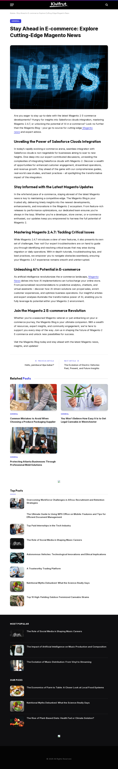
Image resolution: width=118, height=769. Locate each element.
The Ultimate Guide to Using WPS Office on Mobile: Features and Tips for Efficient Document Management (66, 515)
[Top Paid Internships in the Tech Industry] (17, 529)
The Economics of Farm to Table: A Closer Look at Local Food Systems (65, 687)
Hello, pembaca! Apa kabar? (39, 365)
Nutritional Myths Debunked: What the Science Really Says (58, 583)
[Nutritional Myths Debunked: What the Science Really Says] (17, 586)
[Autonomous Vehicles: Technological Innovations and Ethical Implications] (17, 558)
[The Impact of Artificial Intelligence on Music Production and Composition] (17, 650)
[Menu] (12, 5)
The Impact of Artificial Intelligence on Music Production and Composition (66, 646)
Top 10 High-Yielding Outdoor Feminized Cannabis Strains (58, 597)
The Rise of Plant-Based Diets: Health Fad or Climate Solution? (60, 718)
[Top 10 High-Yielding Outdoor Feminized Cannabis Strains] (17, 600)
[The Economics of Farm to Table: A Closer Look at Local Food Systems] (17, 691)
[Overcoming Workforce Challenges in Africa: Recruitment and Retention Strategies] (17, 503)
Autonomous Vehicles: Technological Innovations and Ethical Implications (66, 554)
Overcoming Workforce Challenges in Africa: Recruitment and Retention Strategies (65, 501)
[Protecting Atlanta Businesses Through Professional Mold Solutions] (33, 440)
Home (12, 13)
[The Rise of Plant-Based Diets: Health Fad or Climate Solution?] (17, 721)
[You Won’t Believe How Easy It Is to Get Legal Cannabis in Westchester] (84, 397)
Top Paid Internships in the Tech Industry (49, 525)
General (16, 21)
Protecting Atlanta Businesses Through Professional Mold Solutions (33, 463)
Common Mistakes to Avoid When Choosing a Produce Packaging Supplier (33, 420)
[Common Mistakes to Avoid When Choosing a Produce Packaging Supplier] (33, 397)
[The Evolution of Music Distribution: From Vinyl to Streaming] (17, 665)
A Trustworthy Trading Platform (44, 568)
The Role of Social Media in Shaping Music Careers (54, 540)
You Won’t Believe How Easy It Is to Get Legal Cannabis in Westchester (83, 420)
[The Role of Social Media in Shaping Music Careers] (17, 543)
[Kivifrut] (59, 4)
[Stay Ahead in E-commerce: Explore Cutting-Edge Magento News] (59, 77)
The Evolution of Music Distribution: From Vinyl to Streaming (59, 662)
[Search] (106, 5)
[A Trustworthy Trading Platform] (17, 572)
